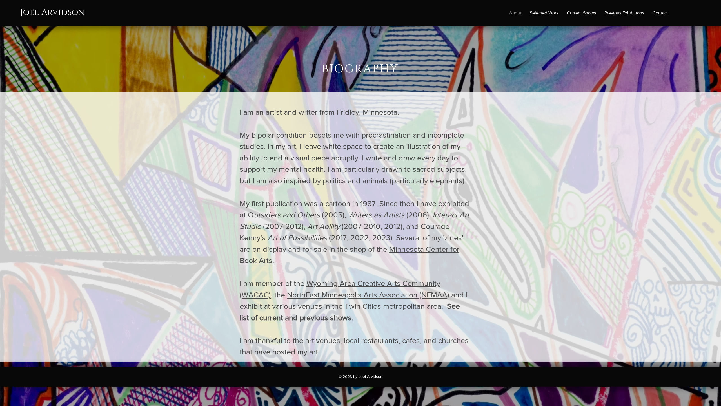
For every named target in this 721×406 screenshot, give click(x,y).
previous (314, 318)
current (271, 318)
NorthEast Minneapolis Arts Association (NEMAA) (368, 295)
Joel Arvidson (52, 12)
